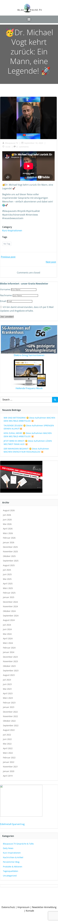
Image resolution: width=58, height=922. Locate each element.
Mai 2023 (7, 689)
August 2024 (9, 620)
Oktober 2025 (9, 556)
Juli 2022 (7, 734)
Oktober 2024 (9, 611)
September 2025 (10, 560)
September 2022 (10, 725)
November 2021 (10, 766)
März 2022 (8, 753)
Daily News (8, 848)
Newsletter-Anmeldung (44, 907)
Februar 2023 (9, 702)
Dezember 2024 (10, 602)
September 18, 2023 (33, 143)
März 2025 (8, 588)
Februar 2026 (9, 537)
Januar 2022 (8, 762)
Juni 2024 (7, 629)
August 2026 (9, 510)
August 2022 (9, 730)
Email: (3, 301)
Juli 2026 (7, 515)
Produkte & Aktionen (12, 866)
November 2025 (10, 551)
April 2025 (8, 583)
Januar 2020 (8, 771)
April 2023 (8, 693)
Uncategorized (10, 875)
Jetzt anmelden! (7, 317)
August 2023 (9, 675)
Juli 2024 (7, 624)
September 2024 (10, 615)
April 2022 (8, 748)
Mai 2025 (7, 579)
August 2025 (9, 565)
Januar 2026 (8, 542)
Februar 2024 (9, 647)
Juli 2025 (7, 569)
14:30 (7, 146)
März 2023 (8, 698)
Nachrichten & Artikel (13, 857)
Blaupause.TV (11, 143)
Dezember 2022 (10, 711)
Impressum (23, 907)
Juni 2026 (7, 519)
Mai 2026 (7, 524)
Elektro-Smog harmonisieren (29, 355)
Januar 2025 (8, 597)
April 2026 (8, 528)
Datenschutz (8, 907)
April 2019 (8, 775)
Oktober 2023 (9, 666)
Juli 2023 (7, 679)
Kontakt (30, 910)
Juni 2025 (7, 574)
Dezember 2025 (10, 547)
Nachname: (6, 295)
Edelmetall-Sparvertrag (12, 824)
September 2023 (10, 670)
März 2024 (8, 643)
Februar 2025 (9, 592)
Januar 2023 (8, 707)
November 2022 (10, 716)
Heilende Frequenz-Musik (29, 388)
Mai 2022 (7, 743)
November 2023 (10, 661)
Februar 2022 (9, 757)
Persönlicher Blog (11, 862)
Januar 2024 (8, 652)
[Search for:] (26, 400)
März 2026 (8, 533)
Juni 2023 (7, 684)
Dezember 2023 (10, 656)
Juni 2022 (7, 739)
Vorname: (5, 289)
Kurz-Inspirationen (12, 230)
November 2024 (10, 606)
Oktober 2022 (9, 720)
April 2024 (8, 638)
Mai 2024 (7, 634)
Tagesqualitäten (10, 871)
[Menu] (29, 19)
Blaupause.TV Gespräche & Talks (18, 843)
